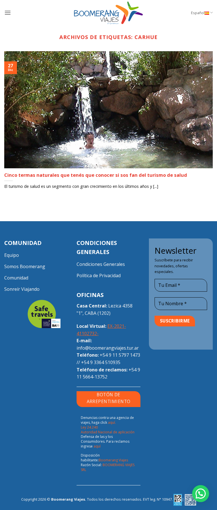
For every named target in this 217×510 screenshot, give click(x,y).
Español (198, 12)
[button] (7, 13)
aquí (97, 446)
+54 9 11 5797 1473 (120, 355)
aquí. (112, 422)
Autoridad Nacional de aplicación (107, 432)
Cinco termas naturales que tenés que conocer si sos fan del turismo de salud (95, 175)
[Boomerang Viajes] (108, 13)
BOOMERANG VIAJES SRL (107, 467)
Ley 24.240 (89, 427)
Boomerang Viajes (113, 460)
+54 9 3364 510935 (100, 362)
